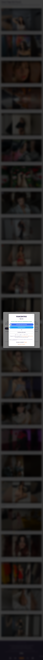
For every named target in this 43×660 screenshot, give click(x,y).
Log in (25, 342)
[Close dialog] (33, 315)
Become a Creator (21, 344)
